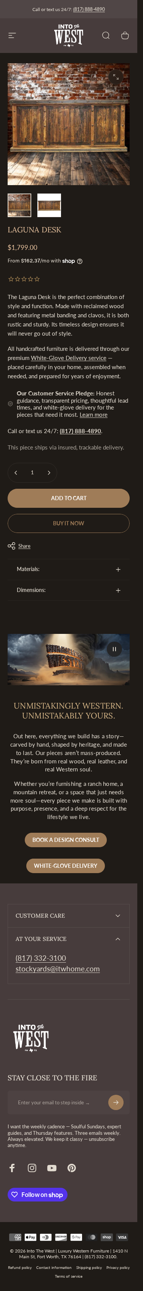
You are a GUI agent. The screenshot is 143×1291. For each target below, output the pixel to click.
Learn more (94, 414)
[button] (114, 649)
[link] (41, 958)
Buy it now (68, 523)
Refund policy (20, 1267)
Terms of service (68, 1276)
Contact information (54, 1267)
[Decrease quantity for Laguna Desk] (16, 472)
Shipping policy (89, 1267)
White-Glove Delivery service (68, 357)
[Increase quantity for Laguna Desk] (49, 472)
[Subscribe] (116, 1102)
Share (24, 546)
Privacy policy (118, 1267)
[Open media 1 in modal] (116, 77)
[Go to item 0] (19, 205)
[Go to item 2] (49, 205)
